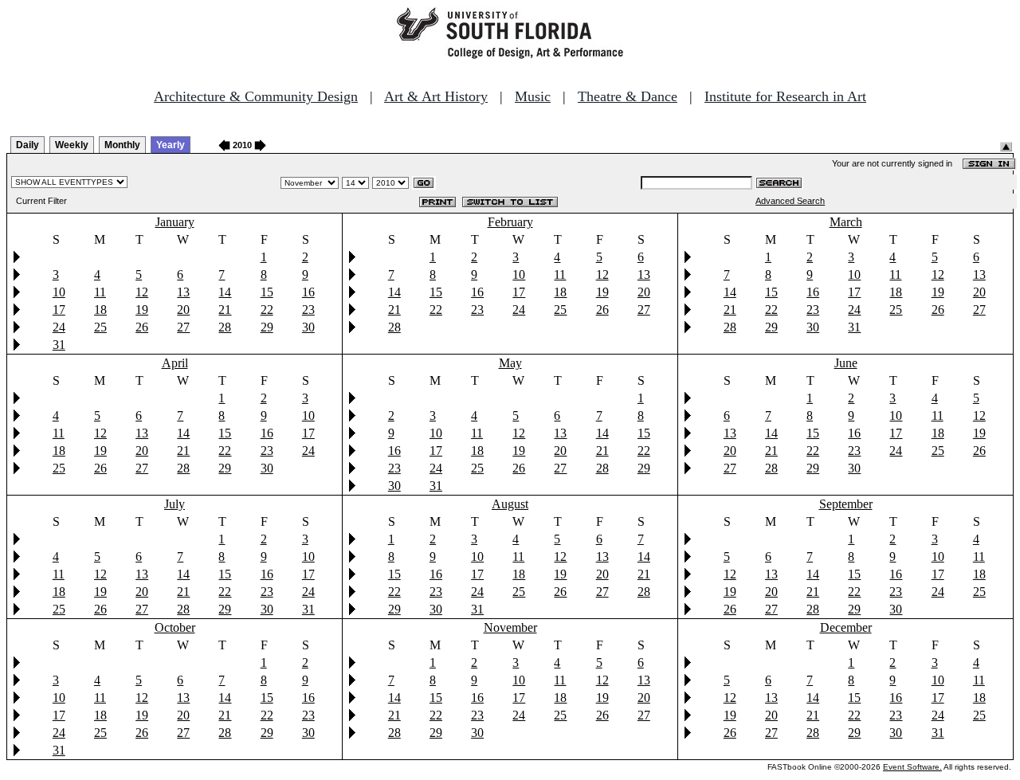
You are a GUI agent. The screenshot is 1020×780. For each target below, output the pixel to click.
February (510, 222)
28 (224, 327)
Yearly (170, 145)
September (846, 504)
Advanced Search (790, 201)
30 (308, 327)
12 (141, 292)
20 (183, 309)
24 (59, 327)
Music (533, 96)
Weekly (71, 145)
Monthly (122, 145)
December (846, 627)
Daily (27, 145)
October (175, 627)
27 (183, 327)
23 (308, 309)
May (510, 363)
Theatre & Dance (627, 96)
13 (183, 292)
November (510, 627)
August (510, 504)
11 (100, 292)
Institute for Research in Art (785, 96)
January (174, 222)
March (846, 222)
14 (224, 292)
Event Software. (912, 766)
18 (100, 309)
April (175, 363)
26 (141, 327)
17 (59, 309)
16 (308, 292)
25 (100, 327)
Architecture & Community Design (256, 96)
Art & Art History (436, 96)
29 (267, 327)
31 (59, 344)
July (174, 504)
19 (141, 309)
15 (267, 292)
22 (267, 309)
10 (59, 292)
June (845, 363)
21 (224, 309)
